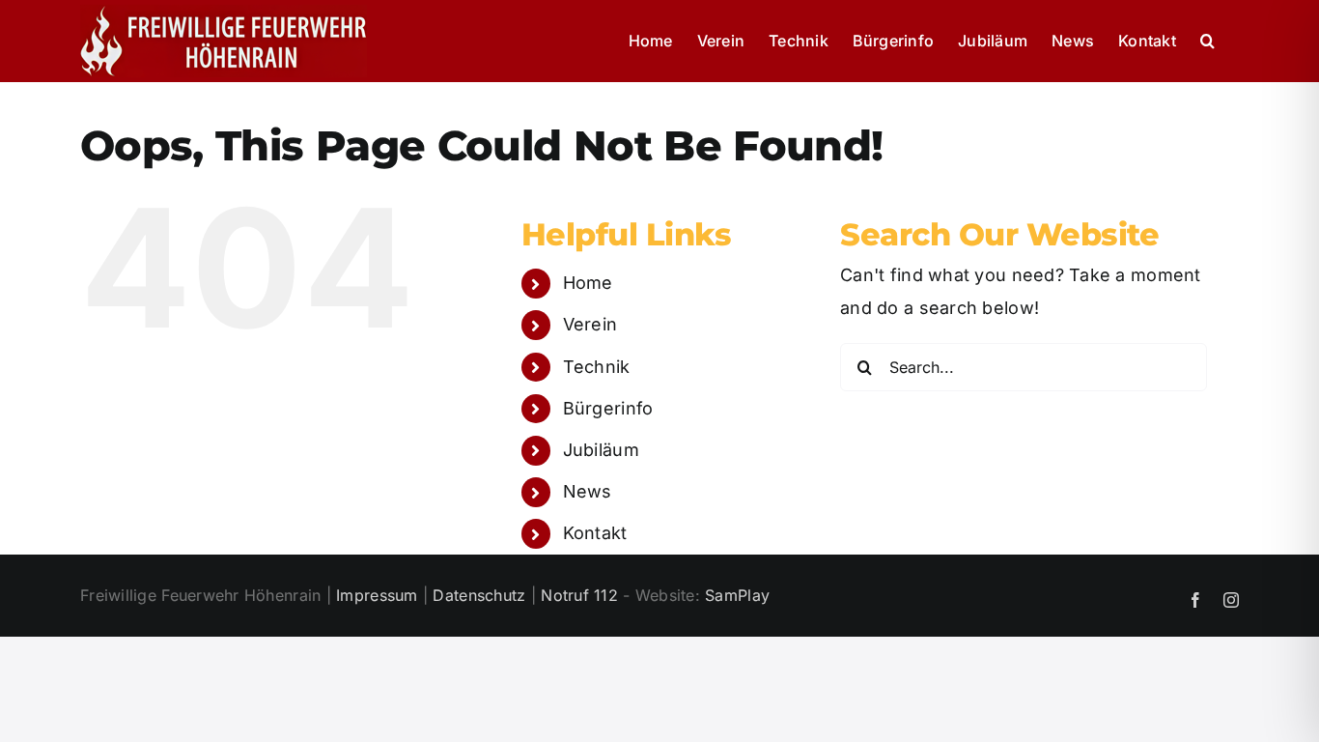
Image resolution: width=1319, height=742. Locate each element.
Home (588, 282)
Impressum (376, 595)
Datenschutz (479, 595)
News (587, 491)
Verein (590, 324)
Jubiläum (601, 450)
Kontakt (595, 533)
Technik (597, 367)
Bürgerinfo (608, 408)
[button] (1207, 40)
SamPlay (737, 595)
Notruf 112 (579, 595)
